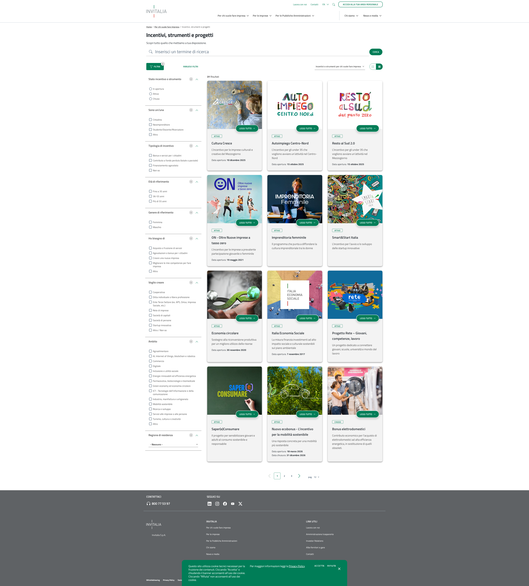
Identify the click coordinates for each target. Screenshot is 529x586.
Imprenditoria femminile (289, 237)
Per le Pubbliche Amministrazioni (221, 540)
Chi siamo (210, 547)
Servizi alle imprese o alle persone (170, 414)
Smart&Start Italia (345, 237)
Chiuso (156, 98)
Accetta (320, 566)
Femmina (157, 222)
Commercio (158, 361)
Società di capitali (161, 315)
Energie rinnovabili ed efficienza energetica (174, 376)
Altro (155, 134)
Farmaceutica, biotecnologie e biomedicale (174, 381)
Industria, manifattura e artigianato (170, 399)
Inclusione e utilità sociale (165, 371)
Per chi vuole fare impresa (166, 27)
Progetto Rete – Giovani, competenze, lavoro (349, 336)
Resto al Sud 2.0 (343, 143)
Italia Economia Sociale (288, 333)
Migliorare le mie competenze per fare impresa (172, 264)
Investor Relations (314, 540)
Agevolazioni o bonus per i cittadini (170, 253)
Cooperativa (159, 292)
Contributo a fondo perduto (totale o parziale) (175, 160)
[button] (325, 4)
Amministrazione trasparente (320, 534)
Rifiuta (331, 566)
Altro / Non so (160, 330)
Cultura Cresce (222, 143)
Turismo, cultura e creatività (167, 419)
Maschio (157, 227)
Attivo (156, 93)
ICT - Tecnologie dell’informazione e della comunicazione (173, 392)
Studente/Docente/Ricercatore (168, 129)
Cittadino (157, 119)
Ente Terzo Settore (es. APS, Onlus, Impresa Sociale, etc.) (174, 304)
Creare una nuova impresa (166, 258)
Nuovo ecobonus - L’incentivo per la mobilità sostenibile (292, 431)
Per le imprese (213, 534)
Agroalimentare (160, 351)
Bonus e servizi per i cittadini (167, 155)
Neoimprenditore (161, 124)
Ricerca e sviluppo (162, 409)
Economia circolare (225, 333)
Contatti (314, 4)
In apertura (158, 89)
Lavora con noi (300, 4)
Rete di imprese (161, 310)
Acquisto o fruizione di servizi (167, 248)
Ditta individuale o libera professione (171, 297)
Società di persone (162, 320)
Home (149, 27)
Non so (156, 170)
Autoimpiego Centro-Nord (290, 143)
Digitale (157, 366)
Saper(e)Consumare (225, 428)
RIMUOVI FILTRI (190, 66)
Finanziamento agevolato (165, 165)
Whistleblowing (153, 580)
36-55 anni (158, 196)
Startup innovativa (162, 325)
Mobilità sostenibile (162, 404)
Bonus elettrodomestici (348, 428)
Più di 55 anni (160, 201)
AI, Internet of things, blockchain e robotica (174, 356)
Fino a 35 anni (160, 191)
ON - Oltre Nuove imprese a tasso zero (231, 240)
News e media (212, 554)
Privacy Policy (297, 566)
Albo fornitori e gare (315, 547)
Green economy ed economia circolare (172, 386)
